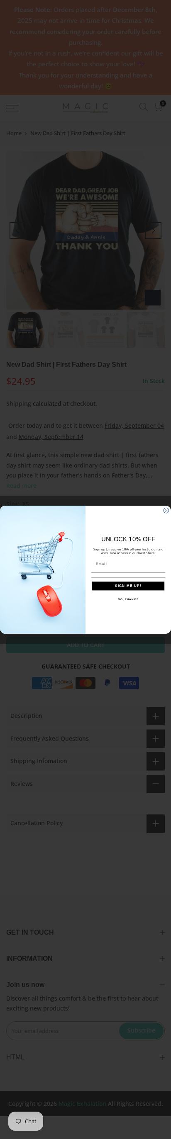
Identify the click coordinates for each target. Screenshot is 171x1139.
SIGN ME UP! (128, 586)
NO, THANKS (128, 598)
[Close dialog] (166, 510)
